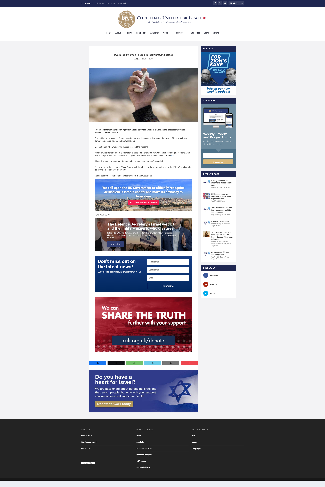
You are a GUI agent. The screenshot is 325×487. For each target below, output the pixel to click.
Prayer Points (225, 187)
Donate (216, 33)
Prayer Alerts (225, 224)
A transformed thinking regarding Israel (220, 253)
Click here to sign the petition (143, 202)
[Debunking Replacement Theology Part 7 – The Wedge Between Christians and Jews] (206, 234)
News (129, 33)
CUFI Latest (141, 461)
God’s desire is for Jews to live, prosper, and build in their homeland (221, 210)
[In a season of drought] (206, 223)
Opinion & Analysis (144, 455)
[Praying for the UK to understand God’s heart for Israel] (206, 182)
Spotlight (140, 442)
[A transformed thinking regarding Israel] (206, 254)
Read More (115, 244)
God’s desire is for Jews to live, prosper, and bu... (111, 3)
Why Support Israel (88, 442)
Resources (179, 33)
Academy (154, 33)
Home (108, 33)
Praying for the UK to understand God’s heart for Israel (221, 183)
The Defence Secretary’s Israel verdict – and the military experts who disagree (142, 226)
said (173, 155)
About (118, 33)
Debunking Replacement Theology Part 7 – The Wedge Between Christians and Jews (222, 235)
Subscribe (195, 33)
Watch (165, 33)
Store (206, 33)
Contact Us (85, 448)
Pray (193, 436)
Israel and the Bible (144, 448)
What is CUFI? (86, 436)
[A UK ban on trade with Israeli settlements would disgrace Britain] (206, 196)
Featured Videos (143, 467)
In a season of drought (220, 221)
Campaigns (141, 33)
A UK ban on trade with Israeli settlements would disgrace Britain (221, 196)
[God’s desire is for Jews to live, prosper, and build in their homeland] (206, 209)
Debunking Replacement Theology (220, 243)
